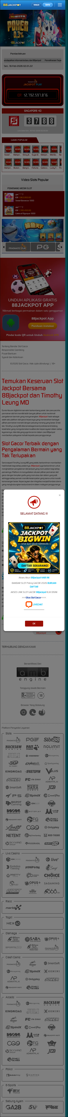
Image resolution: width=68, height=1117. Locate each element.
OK (34, 623)
